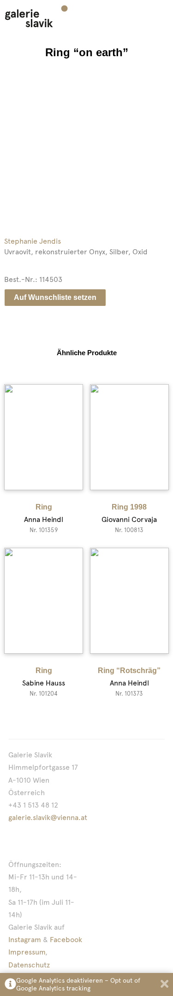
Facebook (66, 939)
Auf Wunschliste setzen (55, 297)
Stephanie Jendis (32, 241)
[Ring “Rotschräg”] (129, 601)
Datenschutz (29, 965)
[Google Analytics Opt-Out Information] (10, 984)
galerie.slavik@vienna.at (47, 817)
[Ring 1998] (129, 437)
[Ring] (43, 437)
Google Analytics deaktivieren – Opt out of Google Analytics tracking (78, 984)
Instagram (24, 939)
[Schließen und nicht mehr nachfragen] (164, 984)
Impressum (26, 952)
